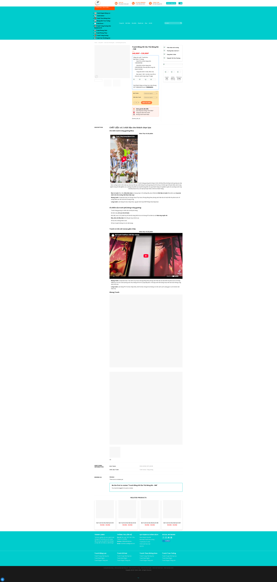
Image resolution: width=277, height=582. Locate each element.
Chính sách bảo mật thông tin (121, 568)
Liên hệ (150, 23)
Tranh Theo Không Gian (103, 18)
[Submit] (181, 23)
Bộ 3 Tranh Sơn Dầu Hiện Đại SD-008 (149, 522)
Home (95, 42)
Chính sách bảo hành (168, 568)
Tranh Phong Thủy (101, 33)
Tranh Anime (100, 16)
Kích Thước (136, 93)
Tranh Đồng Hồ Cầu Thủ (121, 42)
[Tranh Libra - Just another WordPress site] (103, 3)
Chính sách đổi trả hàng (134, 568)
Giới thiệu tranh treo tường (147, 539)
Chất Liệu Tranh (137, 97)
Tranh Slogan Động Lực (103, 13)
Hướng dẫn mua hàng (108, 568)
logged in (121, 488)
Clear (156, 91)
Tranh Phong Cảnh (101, 30)
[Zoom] (96, 76)
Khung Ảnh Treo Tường (103, 21)
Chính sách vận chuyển (146, 568)
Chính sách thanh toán (157, 568)
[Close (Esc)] (1, 573)
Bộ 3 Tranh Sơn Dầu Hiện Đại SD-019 (104, 522)
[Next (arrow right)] (5, 579)
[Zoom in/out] (5, 573)
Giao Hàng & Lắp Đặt (145, 537)
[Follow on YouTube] (168, 537)
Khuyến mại (140, 23)
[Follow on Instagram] (166, 537)
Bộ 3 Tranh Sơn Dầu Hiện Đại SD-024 (127, 522)
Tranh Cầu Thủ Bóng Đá (103, 38)
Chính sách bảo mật (145, 544)
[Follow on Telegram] (171, 537)
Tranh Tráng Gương (102, 35)
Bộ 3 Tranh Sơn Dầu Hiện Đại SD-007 (172, 522)
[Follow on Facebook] (163, 537)
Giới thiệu (127, 23)
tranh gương (173, 183)
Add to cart (146, 102)
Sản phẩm (134, 23)
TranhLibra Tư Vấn (145, 542)
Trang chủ (121, 23)
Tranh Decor (99, 23)
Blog (146, 23)
